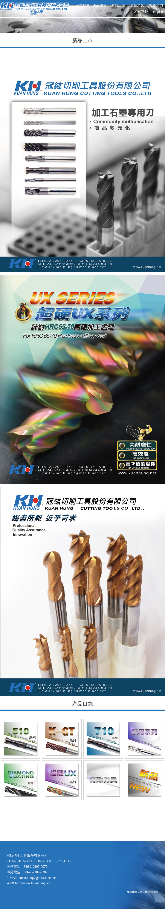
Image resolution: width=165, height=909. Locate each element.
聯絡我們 (156, 5)
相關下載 (141, 12)
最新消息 (137, 5)
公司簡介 (83, 5)
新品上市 (117, 5)
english (158, 12)
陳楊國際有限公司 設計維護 (143, 892)
